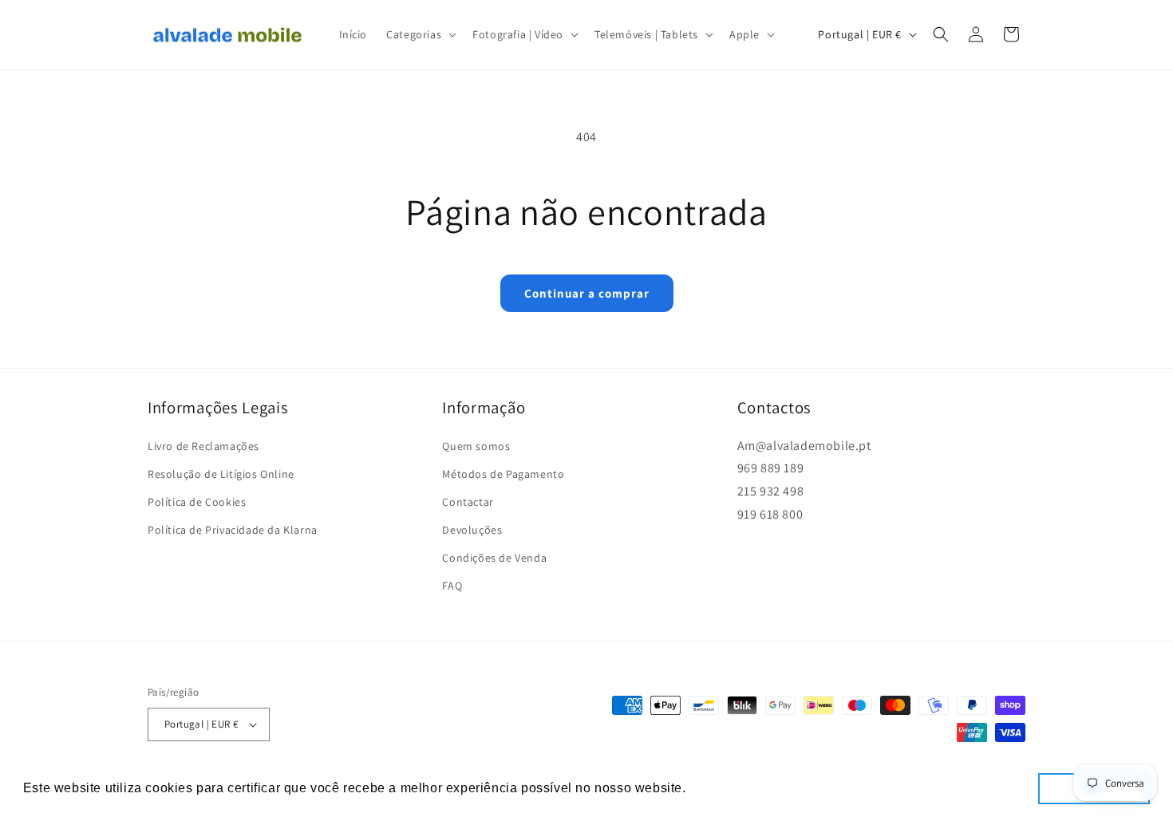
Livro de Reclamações (203, 445)
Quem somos (476, 445)
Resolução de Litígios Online (221, 474)
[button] (420, 34)
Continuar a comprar (587, 293)
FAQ (452, 585)
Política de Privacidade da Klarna (233, 530)
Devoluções (472, 530)
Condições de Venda (494, 558)
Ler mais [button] (718, 788)
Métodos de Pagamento (503, 474)
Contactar (467, 502)
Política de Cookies (197, 502)
